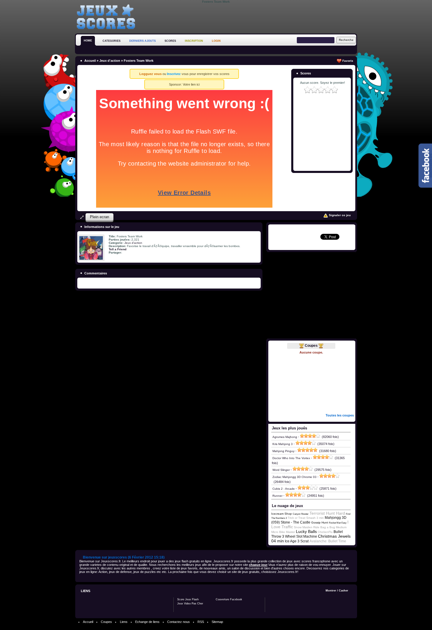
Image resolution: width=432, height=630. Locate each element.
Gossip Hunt (319, 522)
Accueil (90, 60)
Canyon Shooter (301, 514)
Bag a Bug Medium (333, 527)
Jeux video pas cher (190, 603)
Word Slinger (281, 469)
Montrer (331, 590)
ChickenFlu (325, 532)
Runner (277, 495)
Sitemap (217, 622)
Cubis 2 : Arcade (283, 488)
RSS (200, 622)
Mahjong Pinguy (283, 451)
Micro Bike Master (283, 532)
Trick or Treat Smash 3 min (306, 517)
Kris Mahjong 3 (282, 444)
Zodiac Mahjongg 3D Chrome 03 (294, 477)
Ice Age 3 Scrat (297, 541)
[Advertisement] (250, 17)
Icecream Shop (281, 513)
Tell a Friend (117, 249)
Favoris (347, 60)
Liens (124, 622)
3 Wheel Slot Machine (299, 536)
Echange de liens (147, 622)
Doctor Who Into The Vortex (291, 458)
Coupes (311, 346)
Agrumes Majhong (284, 437)
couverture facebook (229, 599)
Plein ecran (99, 217)
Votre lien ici (191, 84)
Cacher (343, 590)
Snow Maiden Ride (306, 527)
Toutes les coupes (340, 415)
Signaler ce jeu (339, 215)
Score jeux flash (188, 599)
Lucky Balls (306, 531)
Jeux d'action (109, 60)
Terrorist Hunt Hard (327, 513)
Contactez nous (178, 622)
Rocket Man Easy (337, 522)
